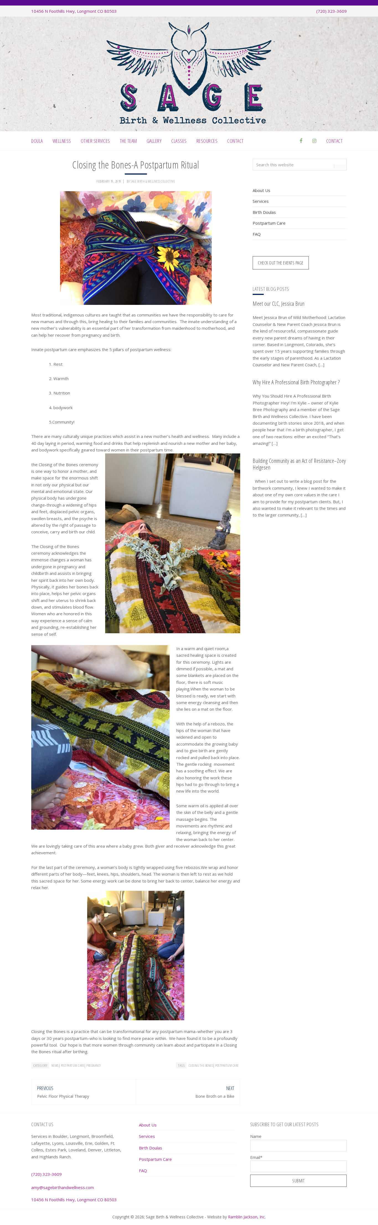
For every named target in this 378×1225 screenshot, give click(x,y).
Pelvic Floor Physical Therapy (63, 1096)
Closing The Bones (201, 1065)
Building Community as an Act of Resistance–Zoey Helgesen (299, 464)
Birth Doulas (264, 212)
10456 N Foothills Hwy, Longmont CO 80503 (74, 11)
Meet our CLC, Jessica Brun (278, 303)
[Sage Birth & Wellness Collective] (189, 122)
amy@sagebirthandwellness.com (62, 1187)
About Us (261, 190)
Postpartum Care (72, 1065)
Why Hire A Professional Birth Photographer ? (296, 382)
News (55, 1065)
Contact (334, 140)
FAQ (257, 234)
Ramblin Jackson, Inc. (247, 1216)
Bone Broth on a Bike (214, 1096)
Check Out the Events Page (281, 263)
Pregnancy (93, 1065)
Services (261, 201)
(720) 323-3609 (331, 11)
